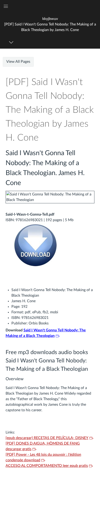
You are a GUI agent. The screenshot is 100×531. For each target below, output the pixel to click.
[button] (50, 24)
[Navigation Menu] (12, 42)
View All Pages (18, 61)
